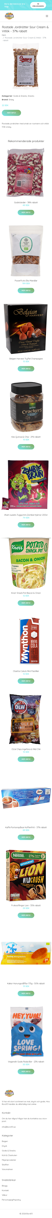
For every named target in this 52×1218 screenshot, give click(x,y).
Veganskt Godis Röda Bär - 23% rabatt (26, 1061)
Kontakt (5, 1190)
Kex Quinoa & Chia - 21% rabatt (26, 437)
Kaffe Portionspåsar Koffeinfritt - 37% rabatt (26, 827)
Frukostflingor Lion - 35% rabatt (26, 905)
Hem (4, 35)
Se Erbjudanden (38, 5)
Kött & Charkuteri (9, 1155)
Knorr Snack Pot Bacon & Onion (26, 593)
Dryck (4, 1146)
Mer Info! (11, 113)
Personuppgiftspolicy (11, 1200)
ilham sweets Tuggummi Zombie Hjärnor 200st (26, 515)
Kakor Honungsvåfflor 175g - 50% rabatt (26, 983)
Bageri (5, 1141)
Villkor (4, 1195)
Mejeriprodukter (9, 1160)
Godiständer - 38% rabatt (26, 202)
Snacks (31, 96)
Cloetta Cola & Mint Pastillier (26, 671)
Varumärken (7, 1169)
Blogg (4, 1186)
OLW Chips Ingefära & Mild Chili (26, 749)
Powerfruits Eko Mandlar (26, 280)
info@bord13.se (9, 1127)
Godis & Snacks (20, 96)
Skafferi (5, 1164)
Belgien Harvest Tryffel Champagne (26, 358)
